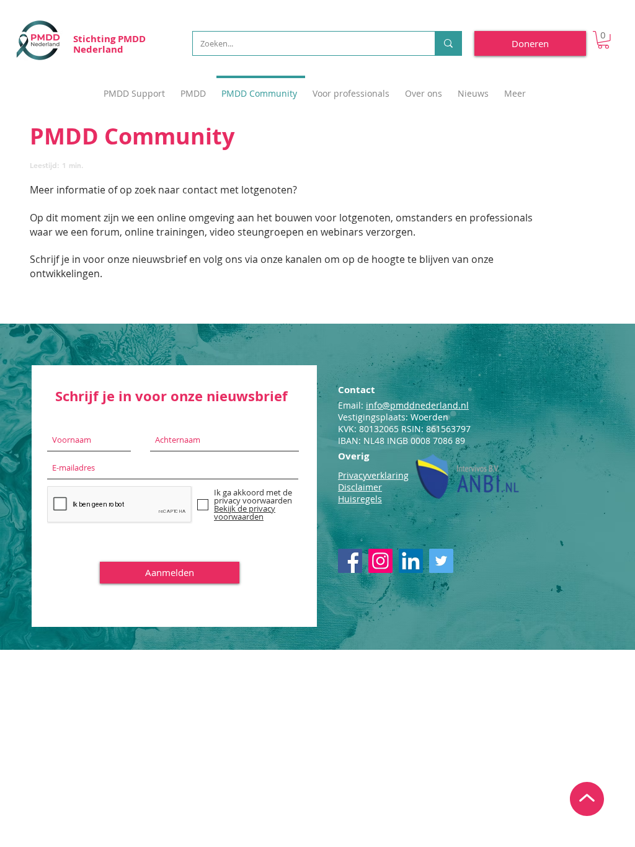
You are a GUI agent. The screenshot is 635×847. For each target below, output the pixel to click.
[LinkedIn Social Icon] (411, 561)
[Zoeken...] (448, 43)
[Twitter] (441, 561)
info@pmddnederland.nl (417, 405)
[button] (603, 40)
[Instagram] (380, 561)
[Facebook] (350, 561)
